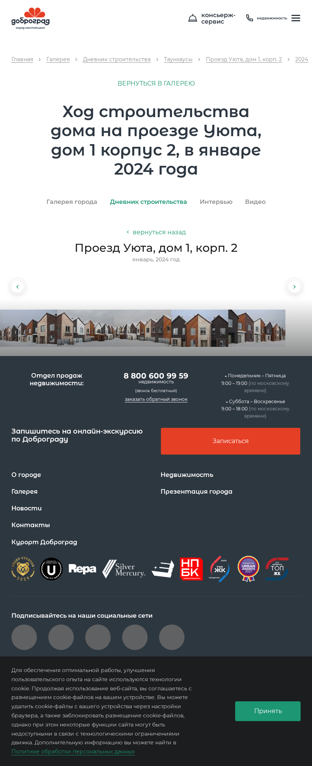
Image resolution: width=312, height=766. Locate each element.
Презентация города (196, 491)
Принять (268, 711)
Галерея (24, 491)
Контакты (30, 525)
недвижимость (272, 18)
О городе (26, 474)
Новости (26, 508)
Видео (255, 201)
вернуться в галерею (156, 83)
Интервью (216, 201)
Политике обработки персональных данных (73, 751)
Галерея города (71, 201)
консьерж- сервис (218, 18)
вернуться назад (158, 232)
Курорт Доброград (44, 542)
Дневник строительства (148, 201)
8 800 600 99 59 (156, 378)
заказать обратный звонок (156, 399)
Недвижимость (187, 474)
